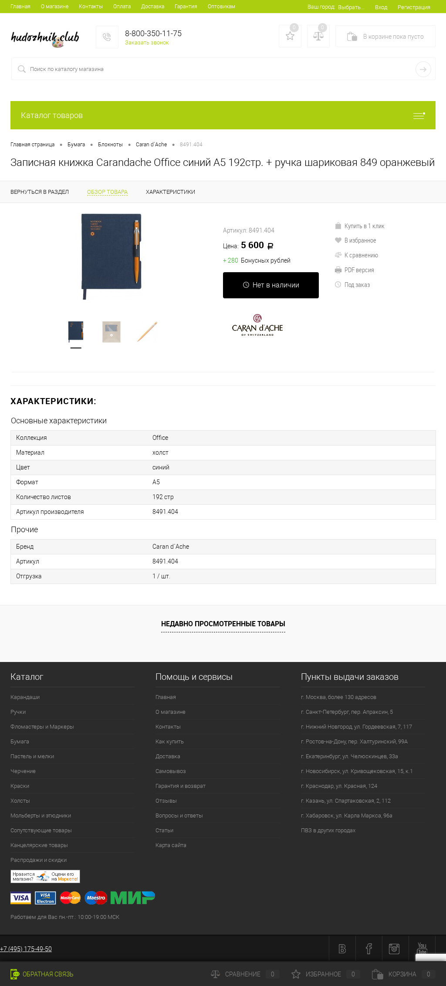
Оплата (122, 6)
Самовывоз (170, 771)
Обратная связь (47, 974)
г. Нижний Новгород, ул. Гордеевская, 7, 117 (356, 726)
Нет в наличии (276, 285)
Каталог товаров (52, 115)
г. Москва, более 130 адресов (338, 697)
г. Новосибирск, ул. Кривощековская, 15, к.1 (357, 771)
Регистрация (414, 7)
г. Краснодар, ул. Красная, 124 (339, 786)
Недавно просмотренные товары (223, 623)
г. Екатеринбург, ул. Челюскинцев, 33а (349, 756)
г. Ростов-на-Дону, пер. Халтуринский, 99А (354, 741)
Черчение (23, 771)
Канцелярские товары (39, 845)
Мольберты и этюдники (40, 815)
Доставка (152, 6)
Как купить (169, 741)
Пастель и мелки (32, 756)
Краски (19, 786)
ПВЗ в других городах (328, 830)
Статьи (164, 830)
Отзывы (166, 800)
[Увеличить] (111, 257)
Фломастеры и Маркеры (42, 726)
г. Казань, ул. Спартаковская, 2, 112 (346, 800)
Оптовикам (221, 6)
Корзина (409, 974)
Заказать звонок (147, 42)
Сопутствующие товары (41, 830)
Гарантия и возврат (180, 786)
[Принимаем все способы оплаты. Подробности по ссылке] (228, 899)
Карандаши (25, 697)
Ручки (18, 712)
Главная (20, 6)
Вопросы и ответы (179, 815)
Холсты (20, 800)
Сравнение (249, 974)
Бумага (19, 741)
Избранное (330, 974)
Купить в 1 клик (365, 225)
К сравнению (361, 254)
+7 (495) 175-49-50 (26, 948)
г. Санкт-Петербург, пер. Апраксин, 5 (347, 712)
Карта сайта (170, 845)
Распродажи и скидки (38, 860)
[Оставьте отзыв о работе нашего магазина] (228, 877)
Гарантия (186, 6)
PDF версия (359, 269)
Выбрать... (351, 7)
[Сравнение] (318, 36)
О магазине (54, 6)
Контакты (91, 6)
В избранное (360, 240)
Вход (381, 7)
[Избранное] (290, 36)
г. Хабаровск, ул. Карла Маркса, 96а (346, 815)
